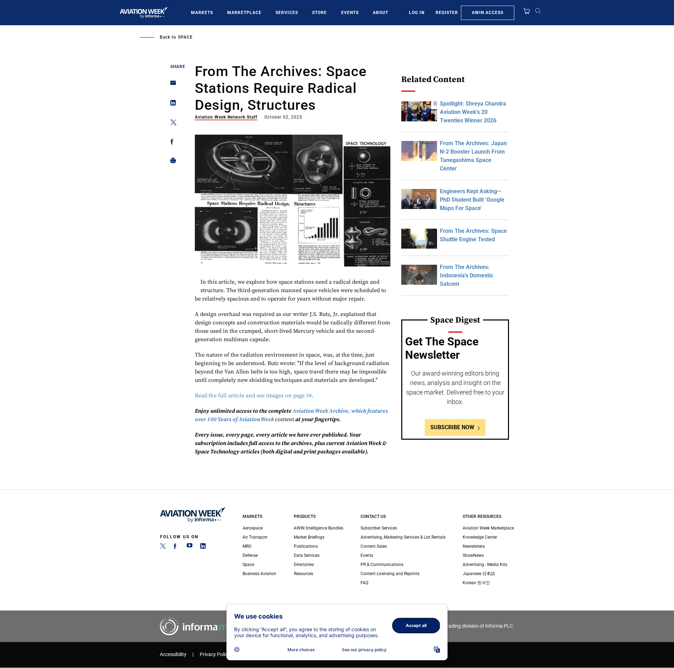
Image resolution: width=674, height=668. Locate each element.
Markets (202, 12)
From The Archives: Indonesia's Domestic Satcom (466, 275)
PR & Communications (382, 564)
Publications (306, 546)
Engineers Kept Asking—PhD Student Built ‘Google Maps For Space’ (472, 199)
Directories (304, 564)
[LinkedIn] (203, 547)
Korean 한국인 (476, 582)
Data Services (306, 555)
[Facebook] (176, 547)
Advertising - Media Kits (485, 564)
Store (319, 12)
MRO (247, 546)
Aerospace (253, 528)
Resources (303, 573)
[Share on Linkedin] (171, 104)
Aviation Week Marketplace (488, 528)
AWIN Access (487, 12)
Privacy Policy (215, 654)
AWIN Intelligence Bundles (318, 528)
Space (185, 37)
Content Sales (374, 546)
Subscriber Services (379, 528)
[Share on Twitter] (171, 123)
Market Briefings (309, 537)
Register (447, 12)
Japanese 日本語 (479, 573)
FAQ (364, 582)
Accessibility (173, 654)
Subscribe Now (452, 427)
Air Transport (255, 537)
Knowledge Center (480, 537)
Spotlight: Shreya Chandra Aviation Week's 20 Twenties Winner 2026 (473, 112)
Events (350, 12)
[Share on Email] (171, 85)
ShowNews (473, 555)
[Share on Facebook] (171, 143)
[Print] (171, 162)
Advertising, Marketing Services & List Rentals (403, 537)
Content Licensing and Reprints (390, 573)
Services (287, 12)
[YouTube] (189, 547)
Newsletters (474, 546)
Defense (250, 555)
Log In (416, 12)
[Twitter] (163, 547)
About (380, 12)
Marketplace (244, 12)
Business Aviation (259, 573)
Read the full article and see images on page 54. (254, 395)
